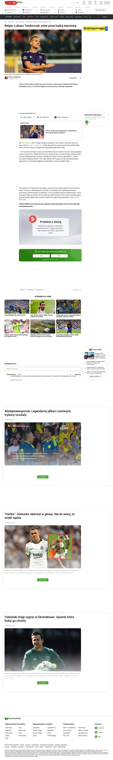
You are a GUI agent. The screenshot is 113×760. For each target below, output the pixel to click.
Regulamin (64, 745)
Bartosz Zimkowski (15, 77)
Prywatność (35, 745)
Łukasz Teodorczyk (19, 22)
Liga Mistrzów (51, 727)
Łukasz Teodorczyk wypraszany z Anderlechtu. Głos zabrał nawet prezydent (61, 132)
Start (6, 22)
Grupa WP (15, 745)
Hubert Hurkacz (82, 735)
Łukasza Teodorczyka (35, 145)
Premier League (37, 730)
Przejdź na (10, 2)
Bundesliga (50, 730)
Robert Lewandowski (69, 727)
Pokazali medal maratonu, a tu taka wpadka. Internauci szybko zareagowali (100, 355)
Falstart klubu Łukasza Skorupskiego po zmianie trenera (16, 335)
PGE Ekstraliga (51, 735)
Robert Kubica (67, 730)
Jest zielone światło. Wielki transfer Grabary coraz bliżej (41, 315)
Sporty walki (54, 17)
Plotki (36, 747)
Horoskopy (14, 747)
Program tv (21, 747)
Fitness (7, 735)
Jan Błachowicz (82, 733)
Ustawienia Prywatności (47, 745)
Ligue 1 (35, 735)
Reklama (57, 745)
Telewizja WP (30, 747)
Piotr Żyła (66, 735)
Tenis (23, 17)
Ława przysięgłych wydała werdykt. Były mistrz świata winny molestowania (96, 363)
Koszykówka (78, 17)
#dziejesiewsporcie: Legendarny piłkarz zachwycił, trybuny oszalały (68, 315)
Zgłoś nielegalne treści (16, 379)
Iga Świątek (66, 733)
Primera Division (37, 733)
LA (90, 17)
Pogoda (7, 747)
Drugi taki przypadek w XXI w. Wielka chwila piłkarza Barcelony (67, 335)
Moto (85, 17)
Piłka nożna (17, 17)
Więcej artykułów (95, 376)
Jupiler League (30, 289)
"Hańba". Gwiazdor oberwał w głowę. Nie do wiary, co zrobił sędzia (96, 372)
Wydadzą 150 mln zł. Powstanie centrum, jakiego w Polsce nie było (41, 335)
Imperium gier (62, 747)
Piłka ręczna (69, 17)
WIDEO (62, 17)
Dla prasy (28, 745)
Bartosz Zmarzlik (83, 730)
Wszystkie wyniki (100, 10)
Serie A (49, 733)
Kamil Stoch (81, 727)
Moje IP (41, 747)
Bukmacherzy (44, 17)
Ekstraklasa (36, 727)
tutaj (37, 756)
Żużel (37, 17)
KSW (6, 738)
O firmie (22, 745)
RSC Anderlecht (26, 143)
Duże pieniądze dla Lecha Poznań (15, 315)
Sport (55, 747)
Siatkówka (30, 17)
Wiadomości (48, 747)
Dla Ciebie (9, 17)
